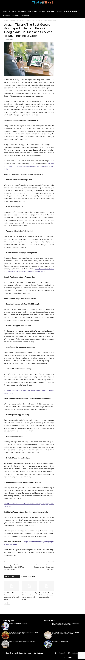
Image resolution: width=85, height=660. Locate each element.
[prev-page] (5, 603)
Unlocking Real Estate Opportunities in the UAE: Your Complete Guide (14, 567)
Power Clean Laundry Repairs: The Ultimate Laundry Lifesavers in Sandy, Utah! (42, 567)
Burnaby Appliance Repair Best (18, 623)
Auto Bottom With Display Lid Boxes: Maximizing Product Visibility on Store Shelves (66, 624)
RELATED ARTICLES (11, 576)
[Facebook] (55, 653)
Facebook (62, 653)
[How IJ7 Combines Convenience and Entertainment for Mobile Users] (11, 586)
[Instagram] (69, 653)
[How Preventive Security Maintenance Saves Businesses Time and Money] (29, 586)
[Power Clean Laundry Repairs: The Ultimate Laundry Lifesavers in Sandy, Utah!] (5, 635)
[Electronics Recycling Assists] (48, 644)
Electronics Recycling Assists (60, 641)
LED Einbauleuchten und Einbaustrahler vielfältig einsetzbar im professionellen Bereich (65, 633)
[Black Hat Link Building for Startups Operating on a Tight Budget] (46, 586)
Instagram (75, 653)
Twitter (69, 657)
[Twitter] (64, 657)
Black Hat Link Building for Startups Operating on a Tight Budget (46, 595)
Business (12, 20)
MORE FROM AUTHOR (28, 576)
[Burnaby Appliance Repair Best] (5, 626)
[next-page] (8, 603)
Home (6, 20)
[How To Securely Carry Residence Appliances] (5, 644)
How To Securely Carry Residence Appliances (22, 641)
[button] (68, 6)
